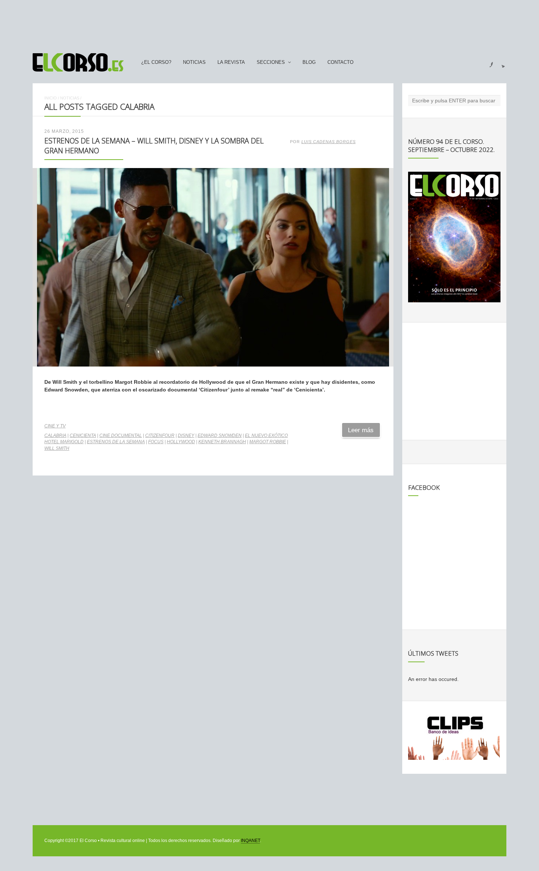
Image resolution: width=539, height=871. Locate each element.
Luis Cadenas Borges (328, 141)
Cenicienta (83, 435)
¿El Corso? (156, 62)
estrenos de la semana (116, 441)
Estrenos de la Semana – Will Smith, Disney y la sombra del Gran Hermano (154, 145)
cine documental (120, 435)
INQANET (250, 840)
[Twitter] (500, 62)
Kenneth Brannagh (222, 441)
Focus (156, 441)
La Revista (231, 62)
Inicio (50, 98)
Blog (309, 62)
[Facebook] (487, 62)
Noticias (194, 62)
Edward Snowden (220, 435)
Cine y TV (55, 426)
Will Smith (56, 448)
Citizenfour (160, 435)
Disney (186, 435)
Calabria (55, 435)
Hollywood (181, 441)
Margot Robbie (267, 441)
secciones (271, 62)
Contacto (340, 62)
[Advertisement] (269, 23)
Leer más (361, 430)
